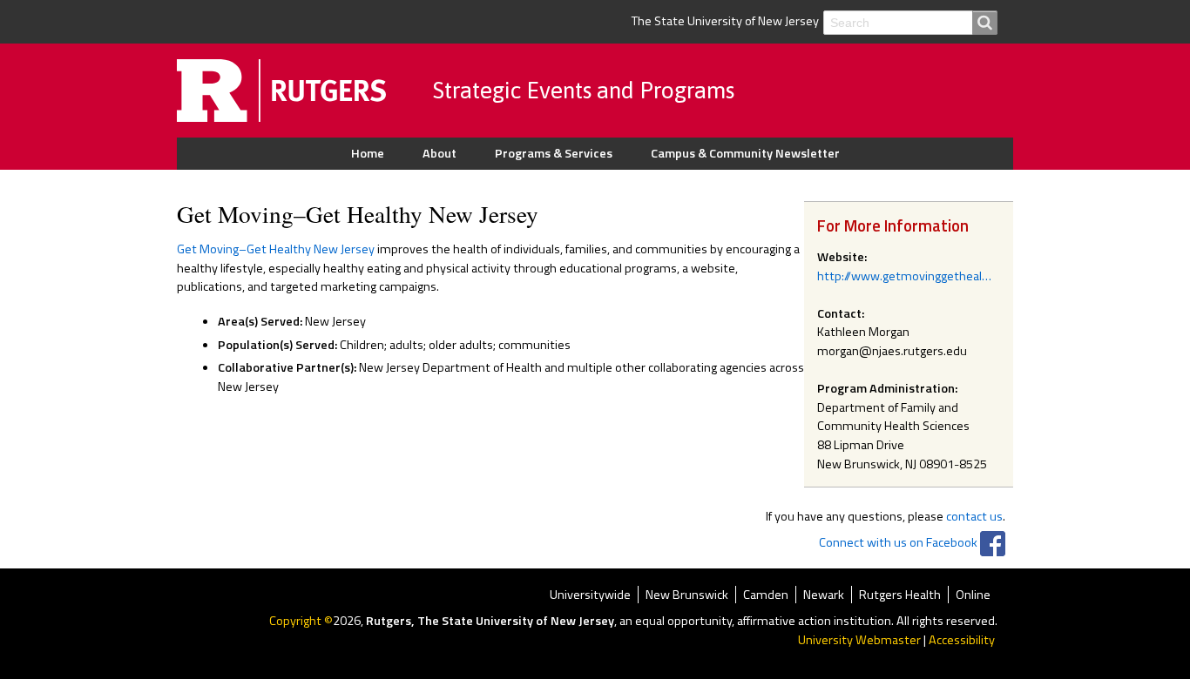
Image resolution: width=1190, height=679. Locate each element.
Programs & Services (553, 153)
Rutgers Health (900, 595)
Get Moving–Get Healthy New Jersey (276, 249)
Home (367, 153)
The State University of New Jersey (725, 20)
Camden (765, 595)
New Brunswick (687, 595)
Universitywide (590, 595)
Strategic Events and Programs (583, 90)
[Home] (305, 90)
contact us (974, 516)
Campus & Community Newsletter (745, 153)
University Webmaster (859, 639)
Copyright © (301, 620)
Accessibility (962, 639)
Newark (823, 595)
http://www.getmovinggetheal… (904, 276)
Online (973, 595)
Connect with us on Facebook (898, 542)
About (439, 153)
